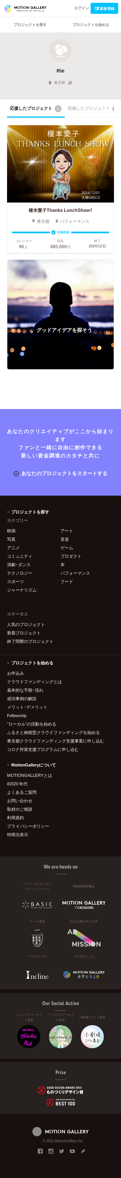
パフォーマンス (75, 573)
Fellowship (16, 715)
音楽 (64, 539)
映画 (11, 531)
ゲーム (66, 547)
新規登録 (107, 8)
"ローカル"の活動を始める (31, 724)
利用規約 (15, 817)
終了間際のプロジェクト (30, 641)
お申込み (15, 673)
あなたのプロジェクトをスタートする (64, 473)
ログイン (81, 7)
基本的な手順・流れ (25, 690)
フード (66, 581)
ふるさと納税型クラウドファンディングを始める (53, 732)
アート (66, 531)
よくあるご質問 (22, 792)
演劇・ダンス (19, 564)
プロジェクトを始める (91, 24)
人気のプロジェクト (26, 624)
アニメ (13, 547)
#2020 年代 (17, 784)
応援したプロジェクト (34, 108)
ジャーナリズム (22, 590)
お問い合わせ (19, 800)
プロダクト (71, 556)
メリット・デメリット (27, 707)
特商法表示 (17, 834)
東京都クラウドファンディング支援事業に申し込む (55, 741)
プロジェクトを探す (30, 24)
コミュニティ (19, 556)
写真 (11, 539)
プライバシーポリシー (28, 826)
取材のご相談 (19, 809)
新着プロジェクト (24, 633)
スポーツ (15, 581)
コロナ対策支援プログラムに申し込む (43, 749)
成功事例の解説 (22, 698)
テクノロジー (19, 573)
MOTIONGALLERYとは (29, 775)
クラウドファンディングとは (34, 681)
